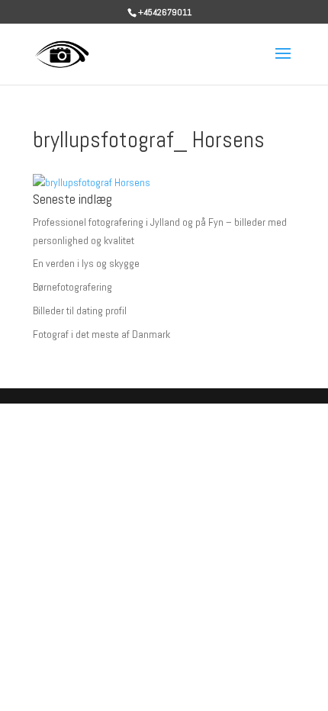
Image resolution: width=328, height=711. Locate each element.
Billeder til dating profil (80, 310)
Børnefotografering (72, 287)
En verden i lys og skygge (86, 263)
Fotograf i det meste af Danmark (101, 334)
